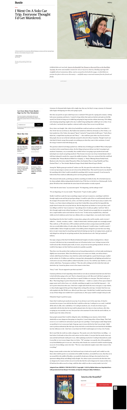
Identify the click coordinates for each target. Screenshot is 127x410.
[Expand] (114, 387)
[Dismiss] (124, 387)
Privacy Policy (21, 128)
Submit (38, 124)
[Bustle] (19, 2)
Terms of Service (39, 127)
